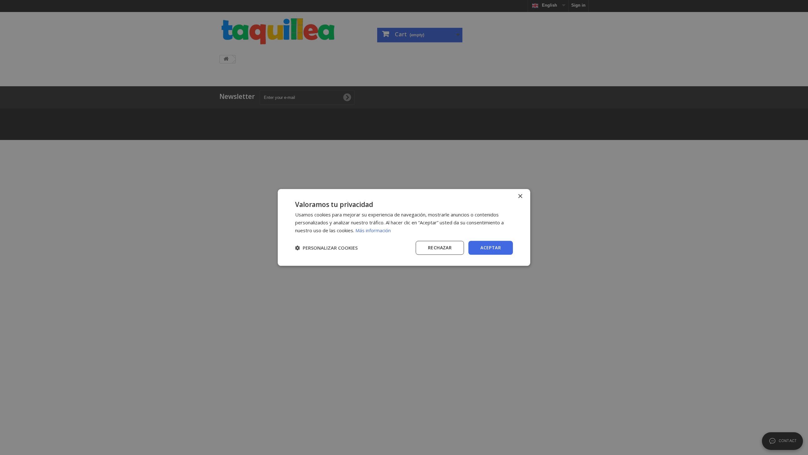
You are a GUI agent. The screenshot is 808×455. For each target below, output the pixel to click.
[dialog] (404, 227)
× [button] (520, 196)
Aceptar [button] (490, 248)
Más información (373, 230)
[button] (326, 248)
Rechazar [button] (440, 248)
